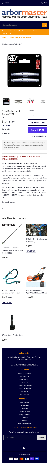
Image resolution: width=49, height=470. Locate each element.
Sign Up (41, 437)
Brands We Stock (24, 379)
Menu (7, 3)
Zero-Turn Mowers (24, 424)
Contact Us (24, 382)
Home (3, 30)
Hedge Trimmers (24, 415)
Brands (16, 30)
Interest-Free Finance (24, 385)
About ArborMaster (24, 373)
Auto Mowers (24, 403)
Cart (45, 3)
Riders (24, 421)
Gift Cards (22, 30)
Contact (35, 30)
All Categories (24, 376)
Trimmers (24, 418)
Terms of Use (24, 394)
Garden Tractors (24, 412)
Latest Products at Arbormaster (20, 38)
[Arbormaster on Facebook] (24, 448)
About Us (9, 30)
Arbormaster (26, 454)
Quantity (31, 111)
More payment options (38, 136)
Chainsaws (24, 409)
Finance (29, 30)
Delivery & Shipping (24, 388)
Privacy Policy (24, 391)
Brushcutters (24, 406)
